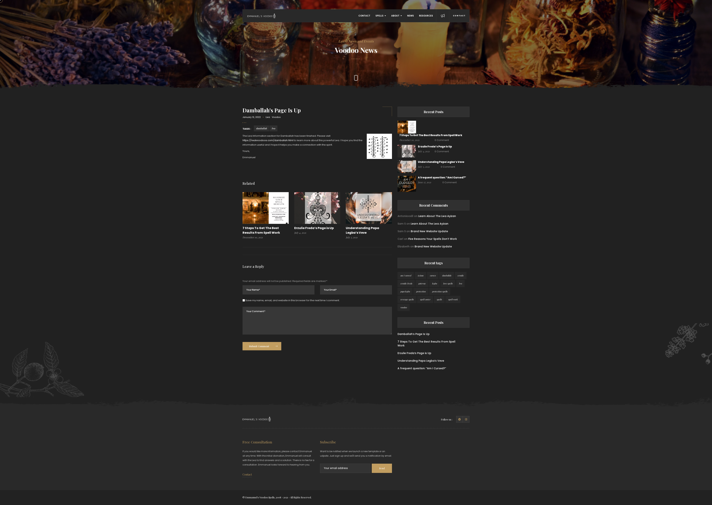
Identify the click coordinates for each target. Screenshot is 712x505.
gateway (422, 283)
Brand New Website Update (429, 231)
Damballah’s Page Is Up (272, 110)
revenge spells (407, 299)
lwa (273, 128)
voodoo (403, 307)
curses (433, 275)
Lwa (268, 117)
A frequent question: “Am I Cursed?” (442, 177)
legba (434, 283)
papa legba (405, 291)
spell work (453, 299)
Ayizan (420, 275)
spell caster (425, 299)
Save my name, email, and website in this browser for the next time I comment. (292, 300)
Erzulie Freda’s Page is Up (314, 228)
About (395, 15)
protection (421, 291)
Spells (379, 15)
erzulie (460, 275)
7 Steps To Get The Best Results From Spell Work (430, 135)
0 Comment (442, 140)
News (410, 15)
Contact (364, 15)
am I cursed (405, 275)
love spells (448, 283)
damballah (261, 128)
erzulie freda (406, 283)
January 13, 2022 (252, 117)
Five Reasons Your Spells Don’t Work (432, 239)
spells (439, 299)
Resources (426, 15)
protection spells (439, 291)
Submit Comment (259, 346)
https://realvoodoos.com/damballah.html (268, 140)
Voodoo (276, 117)
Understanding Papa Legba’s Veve (441, 162)
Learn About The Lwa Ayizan (437, 216)
